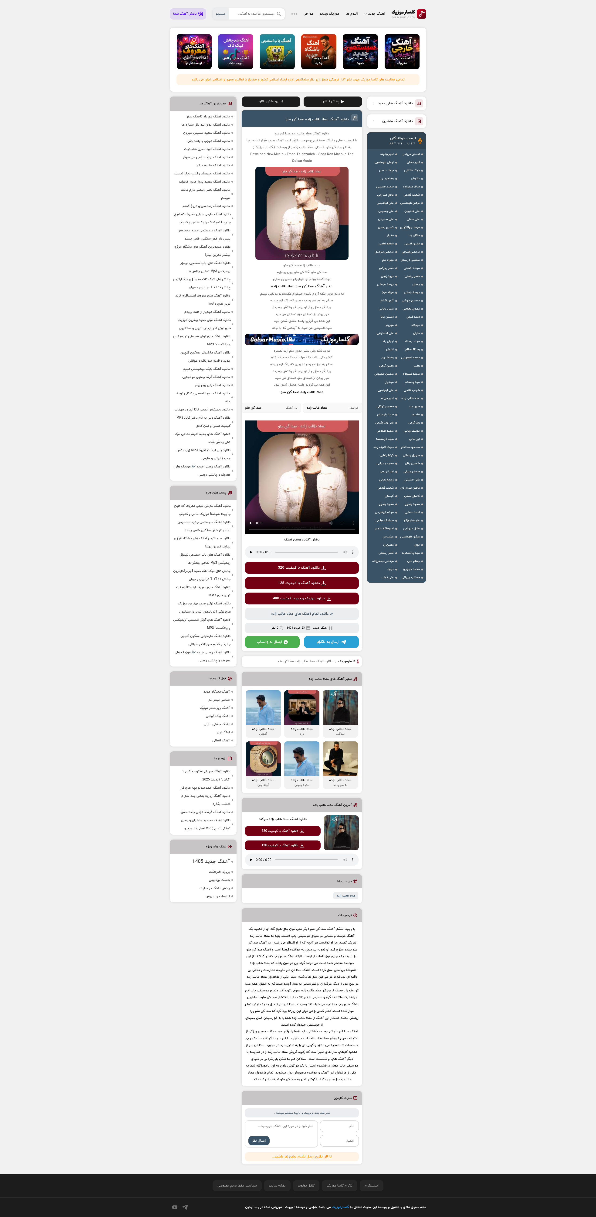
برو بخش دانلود (268, 101)
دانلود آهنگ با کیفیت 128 (299, 583)
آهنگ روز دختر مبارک (215, 708)
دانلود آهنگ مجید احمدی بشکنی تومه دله (203, 397)
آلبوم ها (351, 13)
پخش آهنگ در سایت (215, 888)
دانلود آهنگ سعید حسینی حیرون (206, 133)
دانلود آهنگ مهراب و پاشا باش (208, 141)
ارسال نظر (259, 1140)
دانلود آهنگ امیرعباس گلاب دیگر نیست (202, 173)
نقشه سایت (277, 1186)
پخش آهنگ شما (185, 14)
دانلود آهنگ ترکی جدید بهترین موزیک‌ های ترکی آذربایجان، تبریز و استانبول (204, 324)
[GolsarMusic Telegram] (185, 1207)
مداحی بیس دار (219, 700)
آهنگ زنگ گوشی (218, 716)
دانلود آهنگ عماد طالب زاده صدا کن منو (317, 119)
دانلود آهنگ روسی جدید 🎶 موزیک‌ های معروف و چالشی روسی (202, 470)
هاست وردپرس (219, 880)
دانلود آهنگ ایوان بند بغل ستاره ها (206, 125)
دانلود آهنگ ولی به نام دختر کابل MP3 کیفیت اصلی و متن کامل (203, 422)
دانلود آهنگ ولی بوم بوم (212, 385)
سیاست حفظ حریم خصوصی (237, 1186)
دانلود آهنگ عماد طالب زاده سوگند (283, 819)
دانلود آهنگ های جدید (395, 103)
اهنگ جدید (376, 13)
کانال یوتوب (306, 1186)
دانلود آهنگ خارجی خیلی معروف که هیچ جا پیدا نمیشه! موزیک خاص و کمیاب (202, 218)
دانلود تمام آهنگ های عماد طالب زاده (300, 613)
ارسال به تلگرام (328, 642)
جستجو (221, 14)
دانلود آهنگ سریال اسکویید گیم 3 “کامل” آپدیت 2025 (206, 775)
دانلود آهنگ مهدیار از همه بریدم (207, 312)
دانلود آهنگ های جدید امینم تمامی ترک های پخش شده (202, 438)
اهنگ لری (223, 732)
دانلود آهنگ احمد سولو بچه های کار (205, 788)
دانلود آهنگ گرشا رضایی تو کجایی (206, 377)
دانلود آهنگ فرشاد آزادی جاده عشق (205, 812)
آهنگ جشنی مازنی (217, 724)
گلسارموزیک (409, 14)
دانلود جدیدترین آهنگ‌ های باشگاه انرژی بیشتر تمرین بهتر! (202, 251)
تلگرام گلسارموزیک (339, 1186)
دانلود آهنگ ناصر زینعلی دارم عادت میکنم (205, 194)
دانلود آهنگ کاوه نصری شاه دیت (207, 149)
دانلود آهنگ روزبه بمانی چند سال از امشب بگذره (205, 800)
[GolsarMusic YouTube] (174, 1207)
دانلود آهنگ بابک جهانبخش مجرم (206, 369)
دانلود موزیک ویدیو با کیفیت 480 (299, 598)
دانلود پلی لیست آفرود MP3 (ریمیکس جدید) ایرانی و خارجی (203, 454)
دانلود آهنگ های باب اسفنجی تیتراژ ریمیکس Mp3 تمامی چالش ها (205, 267)
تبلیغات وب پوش (218, 896)
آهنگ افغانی (221, 740)
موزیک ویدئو (329, 13)
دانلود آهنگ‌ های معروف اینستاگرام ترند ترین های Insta (202, 299)
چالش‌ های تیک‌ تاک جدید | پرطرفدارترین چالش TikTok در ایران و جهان (201, 283)
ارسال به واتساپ (269, 642)
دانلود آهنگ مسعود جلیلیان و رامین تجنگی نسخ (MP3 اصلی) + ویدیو (205, 824)
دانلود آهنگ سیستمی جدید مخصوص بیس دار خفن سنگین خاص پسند (204, 234)
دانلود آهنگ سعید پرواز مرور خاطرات (204, 182)
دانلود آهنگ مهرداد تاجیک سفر (208, 116)
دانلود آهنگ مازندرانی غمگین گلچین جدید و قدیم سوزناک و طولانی (205, 356)
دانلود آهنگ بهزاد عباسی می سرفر (206, 157)
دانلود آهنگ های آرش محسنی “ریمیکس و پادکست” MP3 (201, 340)
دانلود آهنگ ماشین (397, 121)
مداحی (308, 13)
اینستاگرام (372, 1186)
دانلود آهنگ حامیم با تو (213, 165)
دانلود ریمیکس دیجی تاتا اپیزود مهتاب (202, 409)
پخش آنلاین (330, 101)
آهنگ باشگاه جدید (216, 692)
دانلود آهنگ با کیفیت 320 (299, 567)
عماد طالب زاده (345, 896)
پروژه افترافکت (219, 872)
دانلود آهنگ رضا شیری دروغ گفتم (206, 206)
